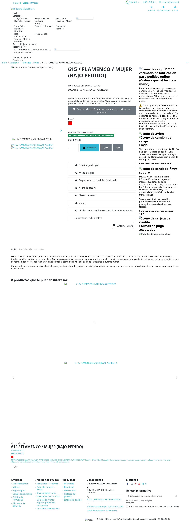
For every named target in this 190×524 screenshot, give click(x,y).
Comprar (91, 147)
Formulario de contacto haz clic (102, 510)
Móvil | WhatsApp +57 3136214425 (103, 499)
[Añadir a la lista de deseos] (106, 147)
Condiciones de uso (22, 494)
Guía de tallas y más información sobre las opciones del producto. (103, 111)
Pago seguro (19, 490)
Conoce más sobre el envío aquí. (155, 163)
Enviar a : (26, 2)
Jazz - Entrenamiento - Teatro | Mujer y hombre (22, 38)
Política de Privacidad (18, 498)
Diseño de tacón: (88, 195)
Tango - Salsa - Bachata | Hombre (42, 21)
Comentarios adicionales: (88, 217)
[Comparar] (96, 439)
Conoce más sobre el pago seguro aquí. (156, 212)
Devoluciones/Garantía (48, 496)
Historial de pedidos (69, 495)
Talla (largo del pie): (89, 165)
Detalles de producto (31, 249)
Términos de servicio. (19, 504)
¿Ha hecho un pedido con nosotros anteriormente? (106, 210)
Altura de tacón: (87, 187)
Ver (15, 466)
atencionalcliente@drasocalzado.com (105, 506)
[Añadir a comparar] (118, 147)
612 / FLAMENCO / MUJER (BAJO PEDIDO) (47, 447)
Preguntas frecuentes (47, 483)
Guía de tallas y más (46, 493)
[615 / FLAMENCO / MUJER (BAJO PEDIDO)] (32, 144)
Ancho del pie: (86, 172)
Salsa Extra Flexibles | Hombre (19, 29)
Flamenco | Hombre (61, 27)
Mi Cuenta (69, 483)
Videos (16, 487)
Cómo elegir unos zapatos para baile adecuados (46, 502)
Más (13, 249)
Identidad (69, 487)
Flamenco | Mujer (43, 26)
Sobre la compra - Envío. (45, 488)
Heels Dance (41, 34)
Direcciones (70, 490)
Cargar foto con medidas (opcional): (98, 180)
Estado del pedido (73, 500)
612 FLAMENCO (17, 450)
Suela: (82, 202)
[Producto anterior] (187, 62)
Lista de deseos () (170, 2)
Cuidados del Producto (48, 508)
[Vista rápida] (100, 439)
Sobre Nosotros (20, 483)
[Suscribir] (176, 496)
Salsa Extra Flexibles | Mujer (63, 19)
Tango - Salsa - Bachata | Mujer (22, 19)
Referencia (73, 132)
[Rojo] (12, 457)
